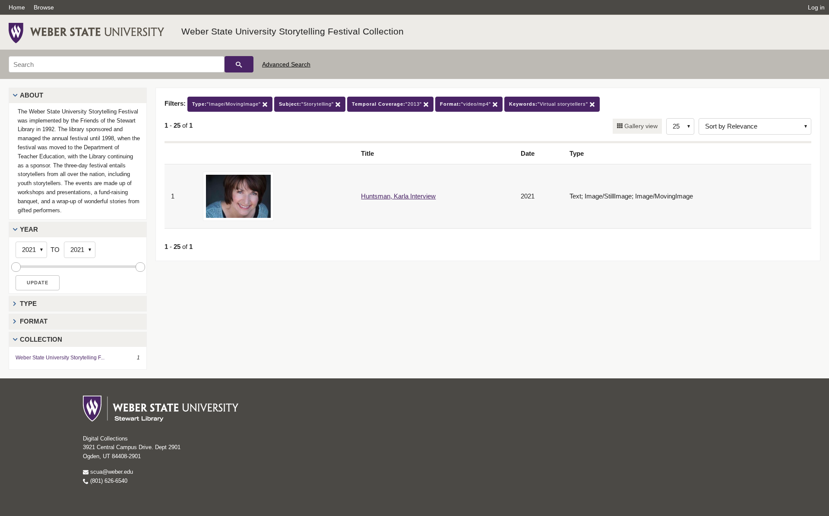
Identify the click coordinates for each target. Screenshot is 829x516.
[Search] (239, 64)
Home (17, 7)
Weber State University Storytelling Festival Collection (292, 31)
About (31, 95)
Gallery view (640, 126)
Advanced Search (286, 64)
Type (28, 303)
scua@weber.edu (111, 472)
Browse (44, 7)
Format (33, 321)
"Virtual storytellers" (549, 104)
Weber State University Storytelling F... (60, 358)
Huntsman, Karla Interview (398, 196)
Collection (41, 339)
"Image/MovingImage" (227, 104)
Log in (816, 7)
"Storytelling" (307, 104)
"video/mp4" (466, 104)
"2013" (388, 104)
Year (29, 229)
